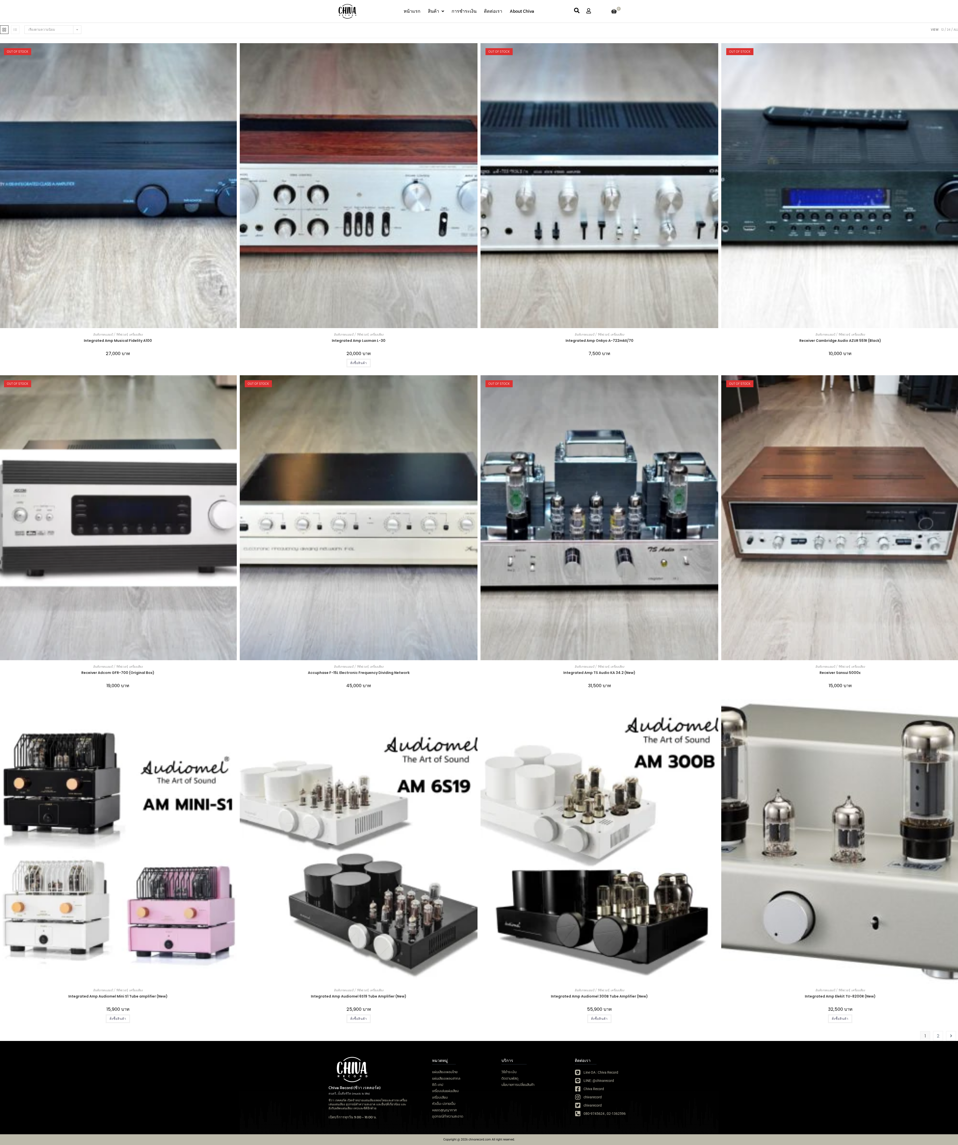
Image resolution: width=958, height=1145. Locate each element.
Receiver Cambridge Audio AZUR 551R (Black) (840, 340)
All (956, 29)
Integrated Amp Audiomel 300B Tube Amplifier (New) (599, 996)
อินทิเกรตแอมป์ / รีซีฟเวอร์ (110, 334)
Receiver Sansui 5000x (840, 672)
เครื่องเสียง (136, 334)
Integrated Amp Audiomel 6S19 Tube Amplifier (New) (358, 996)
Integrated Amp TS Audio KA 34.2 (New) (599, 672)
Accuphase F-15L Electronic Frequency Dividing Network (359, 672)
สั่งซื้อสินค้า (118, 1019)
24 (949, 29)
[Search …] (577, 11)
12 (942, 29)
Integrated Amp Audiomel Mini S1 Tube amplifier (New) (118, 996)
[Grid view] (4, 29)
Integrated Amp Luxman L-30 (358, 340)
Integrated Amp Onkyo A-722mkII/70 (599, 340)
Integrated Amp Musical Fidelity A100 (118, 340)
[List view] (15, 29)
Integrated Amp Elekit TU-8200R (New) (840, 996)
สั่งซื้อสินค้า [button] (358, 363)
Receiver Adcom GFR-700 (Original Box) (117, 672)
